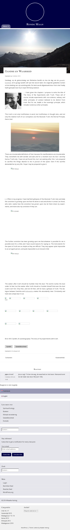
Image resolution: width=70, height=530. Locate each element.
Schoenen (20, 357)
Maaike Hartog (44, 528)
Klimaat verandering (10, 415)
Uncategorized (16, 351)
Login (5, 483)
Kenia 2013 (5, 518)
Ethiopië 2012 (6, 521)
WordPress (24, 528)
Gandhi (8, 347)
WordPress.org (8, 492)
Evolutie (5, 421)
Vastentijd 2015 (6, 513)
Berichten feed (8, 486)
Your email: (5, 446)
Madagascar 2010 (7, 523)
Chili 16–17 (5, 511)
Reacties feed (7, 489)
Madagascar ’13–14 (7, 516)
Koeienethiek (62, 357)
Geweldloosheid (21, 347)
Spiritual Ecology (8, 408)
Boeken (5, 411)
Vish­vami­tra (29, 291)
